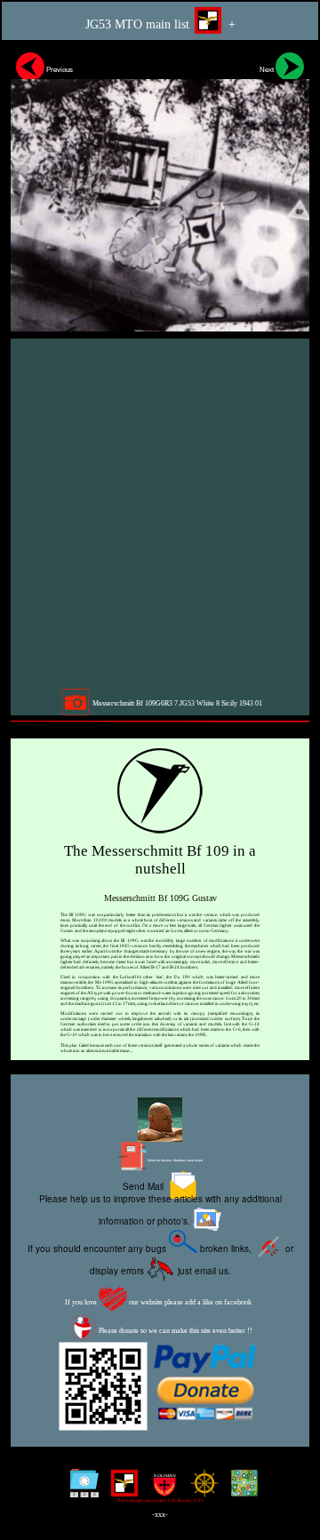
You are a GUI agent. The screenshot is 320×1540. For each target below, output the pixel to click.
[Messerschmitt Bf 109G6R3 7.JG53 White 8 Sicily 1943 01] (160, 189)
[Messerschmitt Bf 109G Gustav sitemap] (80, 1489)
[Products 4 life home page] (240, 1489)
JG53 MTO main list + (160, 24)
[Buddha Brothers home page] (200, 1489)
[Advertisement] (160, 513)
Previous (58, 69)
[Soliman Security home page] (160, 1489)
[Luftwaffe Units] (120, 1489)
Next (268, 69)
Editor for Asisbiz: (175, 1160)
